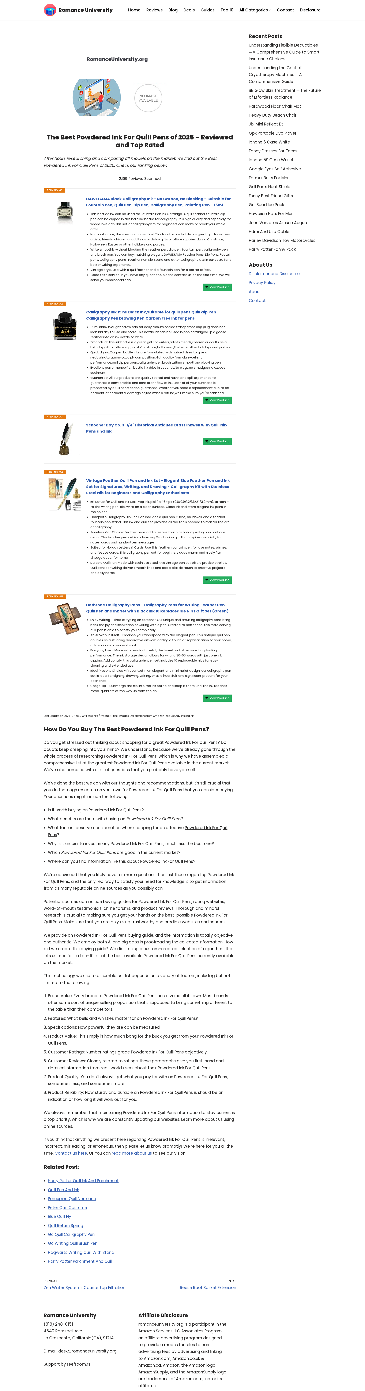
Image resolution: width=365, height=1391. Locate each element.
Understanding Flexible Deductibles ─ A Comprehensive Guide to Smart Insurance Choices (284, 52)
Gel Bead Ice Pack (266, 205)
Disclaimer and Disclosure (274, 274)
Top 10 (227, 10)
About (255, 292)
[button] (270, 10)
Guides (208, 10)
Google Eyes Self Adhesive (275, 169)
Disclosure (310, 10)
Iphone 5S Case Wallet (271, 160)
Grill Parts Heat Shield (269, 187)
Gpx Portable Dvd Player (273, 133)
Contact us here (71, 1153)
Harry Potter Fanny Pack (272, 249)
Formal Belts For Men (269, 178)
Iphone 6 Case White (269, 142)
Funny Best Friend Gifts (271, 196)
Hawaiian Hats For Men (271, 213)
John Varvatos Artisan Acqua (278, 223)
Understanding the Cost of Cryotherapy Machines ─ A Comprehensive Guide (275, 74)
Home (134, 10)
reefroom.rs (78, 1364)
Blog (173, 10)
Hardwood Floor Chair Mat (275, 106)
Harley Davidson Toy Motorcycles (282, 240)
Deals (189, 10)
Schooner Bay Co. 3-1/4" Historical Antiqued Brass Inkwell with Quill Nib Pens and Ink (156, 428)
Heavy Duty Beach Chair (273, 115)
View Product (219, 287)
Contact (285, 10)
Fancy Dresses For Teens (273, 151)
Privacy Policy (262, 282)
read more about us (132, 1153)
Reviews (154, 10)
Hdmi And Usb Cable (269, 231)
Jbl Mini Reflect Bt (266, 124)
